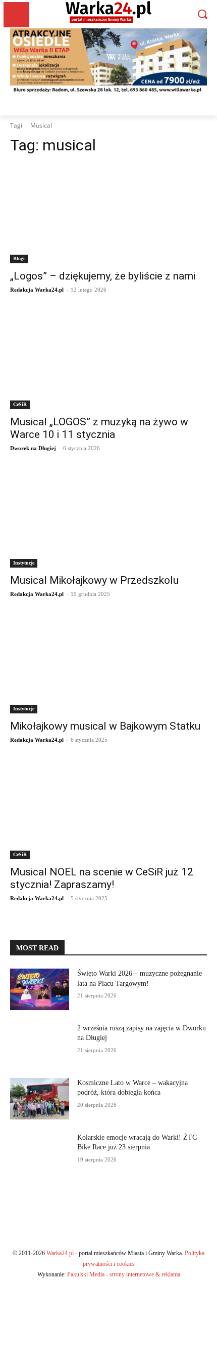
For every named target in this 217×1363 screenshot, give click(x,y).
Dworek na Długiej (33, 448)
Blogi (19, 258)
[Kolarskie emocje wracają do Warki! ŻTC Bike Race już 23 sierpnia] (39, 1153)
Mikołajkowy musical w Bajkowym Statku (105, 726)
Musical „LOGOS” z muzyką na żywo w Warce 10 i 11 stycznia (99, 428)
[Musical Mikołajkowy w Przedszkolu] (108, 518)
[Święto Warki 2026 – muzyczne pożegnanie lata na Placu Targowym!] (39, 989)
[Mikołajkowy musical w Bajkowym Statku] (108, 664)
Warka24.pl (60, 1253)
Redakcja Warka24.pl (37, 290)
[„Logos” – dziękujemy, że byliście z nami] (108, 214)
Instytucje (23, 563)
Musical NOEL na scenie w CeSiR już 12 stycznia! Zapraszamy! (101, 878)
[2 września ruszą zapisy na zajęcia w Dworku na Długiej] (39, 1044)
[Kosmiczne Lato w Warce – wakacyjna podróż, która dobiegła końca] (39, 1098)
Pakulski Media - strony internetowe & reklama (123, 1274)
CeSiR (20, 404)
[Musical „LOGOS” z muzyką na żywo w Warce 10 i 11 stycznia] (108, 359)
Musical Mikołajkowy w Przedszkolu (94, 580)
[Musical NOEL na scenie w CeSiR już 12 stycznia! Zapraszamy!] (108, 809)
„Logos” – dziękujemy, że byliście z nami (102, 276)
